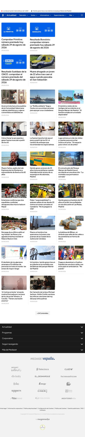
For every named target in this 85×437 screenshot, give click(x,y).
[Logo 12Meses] (68, 391)
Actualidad (11, 15)
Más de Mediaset (9, 349)
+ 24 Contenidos (42, 313)
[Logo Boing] (16, 383)
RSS (82, 408)
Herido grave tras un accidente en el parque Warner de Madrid (52, 11)
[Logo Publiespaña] (42, 398)
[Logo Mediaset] (42, 360)
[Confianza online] (42, 429)
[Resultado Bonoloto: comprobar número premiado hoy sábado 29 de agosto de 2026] (42, 30)
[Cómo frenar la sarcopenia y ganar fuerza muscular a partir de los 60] (14, 129)
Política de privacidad (30, 408)
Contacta (42, 410)
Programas (7, 332)
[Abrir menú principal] (82, 15)
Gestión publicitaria (74, 408)
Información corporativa (15, 408)
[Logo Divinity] (16, 376)
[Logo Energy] (42, 383)
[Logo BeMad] (69, 383)
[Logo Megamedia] (43, 419)
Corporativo (7, 338)
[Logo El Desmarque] (42, 376)
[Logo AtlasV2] (16, 398)
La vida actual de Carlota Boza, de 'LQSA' (15, 11)
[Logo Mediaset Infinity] (16, 369)
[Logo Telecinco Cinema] (42, 391)
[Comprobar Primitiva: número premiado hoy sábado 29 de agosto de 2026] (14, 30)
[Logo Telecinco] (42, 369)
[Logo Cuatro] (69, 369)
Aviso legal (3, 408)
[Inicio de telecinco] (3, 15)
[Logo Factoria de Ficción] (69, 376)
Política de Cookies (60, 408)
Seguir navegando (10, 344)
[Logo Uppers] (16, 391)
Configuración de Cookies (45, 408)
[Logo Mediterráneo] (68, 398)
